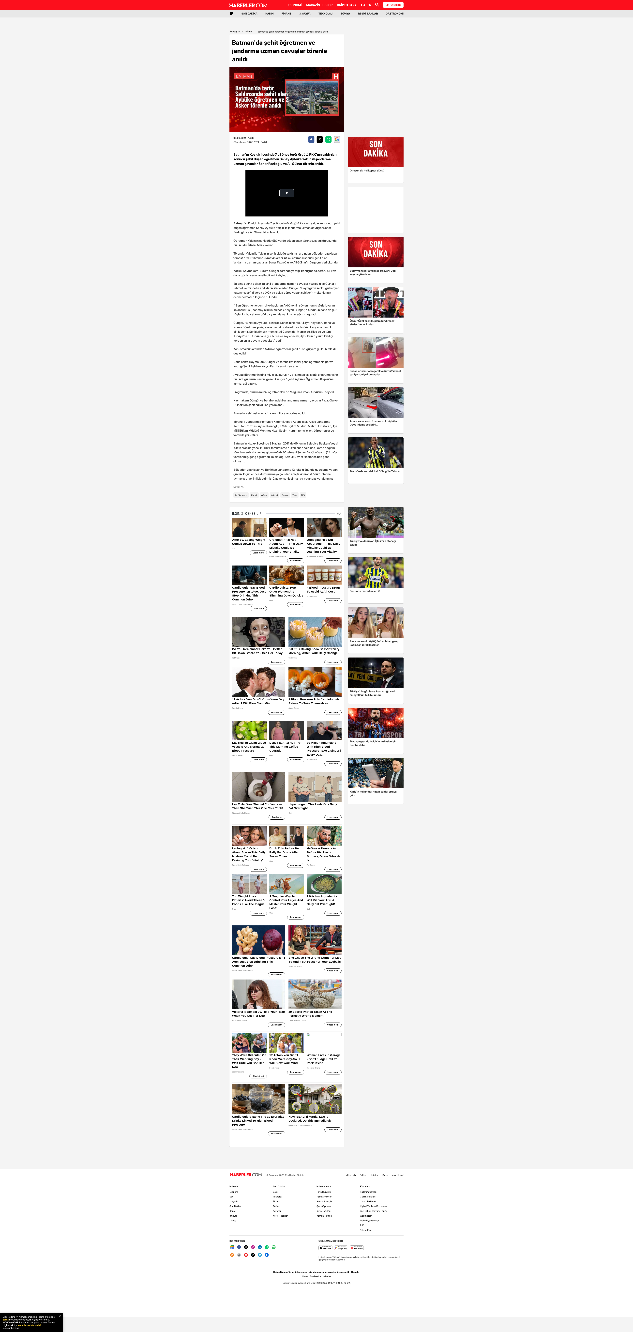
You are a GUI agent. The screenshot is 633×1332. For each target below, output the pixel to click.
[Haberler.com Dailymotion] (266, 1255)
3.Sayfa (233, 1215)
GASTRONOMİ (395, 13)
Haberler (234, 1186)
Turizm (276, 1206)
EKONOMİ (295, 5)
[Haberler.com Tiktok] (253, 1255)
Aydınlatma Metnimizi (29, 1325)
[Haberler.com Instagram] (253, 1247)
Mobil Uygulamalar (369, 1220)
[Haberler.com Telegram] (259, 1255)
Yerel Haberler (280, 1215)
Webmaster (366, 1215)
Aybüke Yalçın (241, 495)
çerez (6, 1319)
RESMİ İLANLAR (368, 13)
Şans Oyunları (323, 1206)
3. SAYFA (305, 13)
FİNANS (286, 13)
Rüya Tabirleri (323, 1211)
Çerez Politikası (368, 1201)
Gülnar (264, 495)
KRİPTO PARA (347, 5)
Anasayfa (234, 31)
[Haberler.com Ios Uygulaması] (325, 1248)
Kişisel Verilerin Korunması (373, 1206)
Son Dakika (235, 1206)
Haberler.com (323, 1186)
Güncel (248, 31)
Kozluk (254, 495)
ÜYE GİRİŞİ (396, 5)
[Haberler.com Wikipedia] (239, 1255)
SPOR (329, 5)
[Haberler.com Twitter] (246, 1247)
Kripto (232, 1211)
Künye (385, 1175)
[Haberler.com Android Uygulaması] (341, 1248)
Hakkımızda (350, 1175)
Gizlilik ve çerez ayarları (294, 1283)
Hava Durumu (323, 1191)
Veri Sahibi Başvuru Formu (373, 1211)
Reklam (363, 1175)
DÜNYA (345, 13)
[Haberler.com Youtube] (246, 1255)
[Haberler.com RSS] (232, 1255)
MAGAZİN (313, 5)
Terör (294, 495)
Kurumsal (365, 1186)
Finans (276, 1201)
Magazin (233, 1201)
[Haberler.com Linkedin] (259, 1247)
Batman (285, 495)
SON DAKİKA (249, 13)
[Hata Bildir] (310, 1283)
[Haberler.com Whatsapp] (266, 1247)
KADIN (269, 13)
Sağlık (276, 1191)
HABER (366, 5)
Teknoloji (277, 1196)
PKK (303, 495)
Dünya (232, 1220)
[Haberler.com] (245, 1175)
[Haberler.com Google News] (232, 1247)
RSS (362, 1225)
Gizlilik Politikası (368, 1196)
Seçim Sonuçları (324, 1201)
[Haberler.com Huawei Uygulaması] (357, 1248)
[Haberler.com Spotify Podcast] (273, 1247)
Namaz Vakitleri (324, 1196)
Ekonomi (233, 1191)
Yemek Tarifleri (324, 1215)
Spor (231, 1196)
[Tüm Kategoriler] (231, 13)
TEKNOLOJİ (325, 13)
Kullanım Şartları (368, 1191)
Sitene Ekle (366, 1230)
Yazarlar (277, 1211)
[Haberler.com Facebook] (239, 1247)
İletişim (374, 1175)
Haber (305, 1276)
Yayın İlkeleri (398, 1175)
